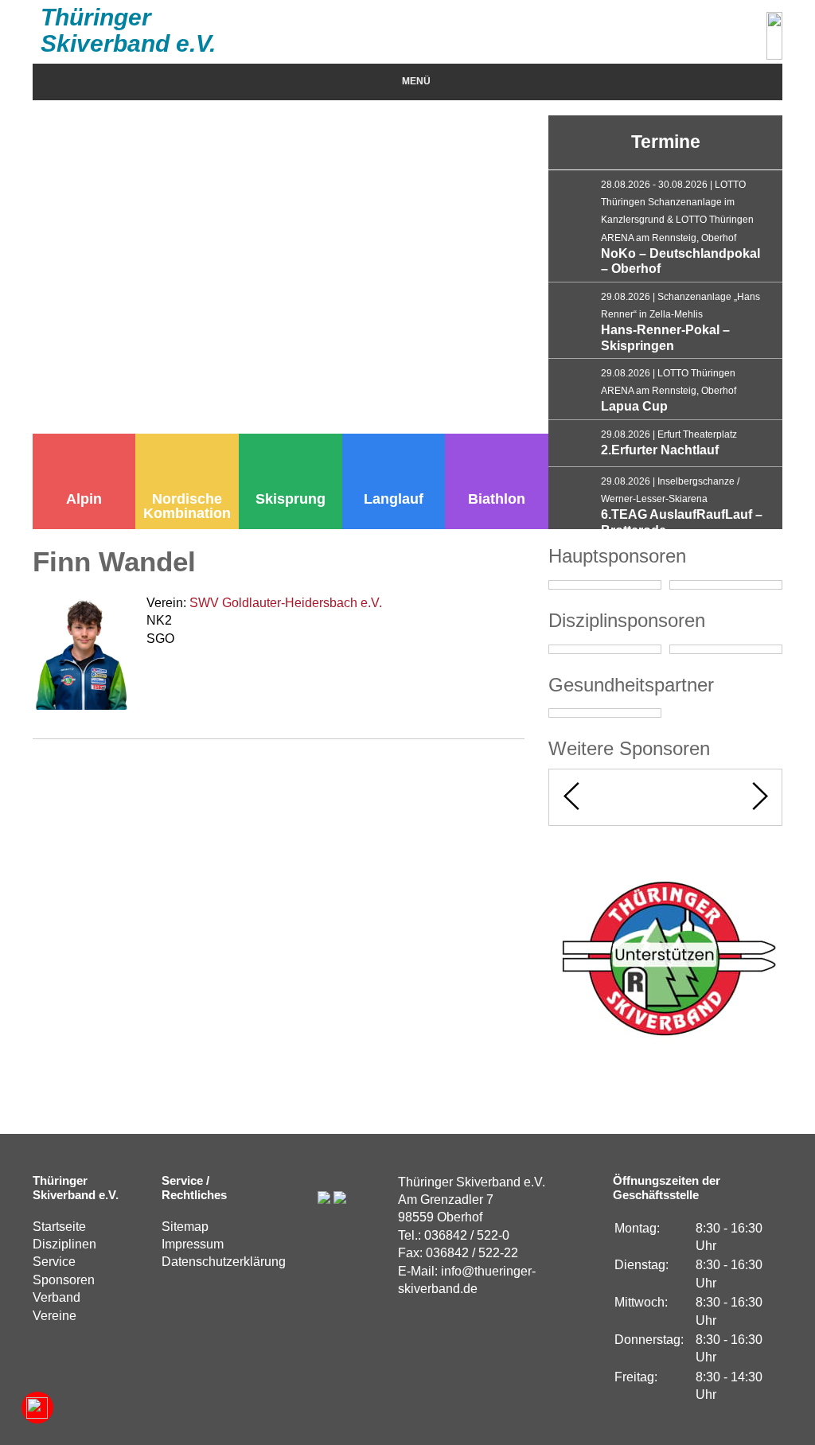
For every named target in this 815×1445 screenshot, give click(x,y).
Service (54, 1261)
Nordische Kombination (187, 506)
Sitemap (185, 1226)
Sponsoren (64, 1280)
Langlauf (393, 499)
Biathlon (496, 499)
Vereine (54, 1315)
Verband (56, 1297)
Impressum (193, 1244)
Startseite (59, 1226)
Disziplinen (64, 1244)
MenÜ (416, 81)
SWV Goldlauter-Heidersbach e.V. (285, 603)
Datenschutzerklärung (224, 1261)
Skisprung (290, 499)
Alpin (84, 499)
